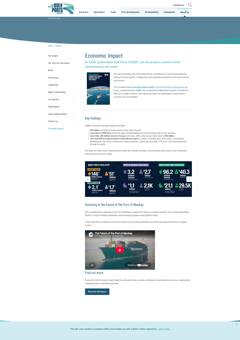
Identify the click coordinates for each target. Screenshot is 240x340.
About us (59, 46)
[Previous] (87, 179)
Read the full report (97, 292)
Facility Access (54, 18)
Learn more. (164, 329)
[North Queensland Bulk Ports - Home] (61, 8)
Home (50, 46)
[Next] (189, 179)
